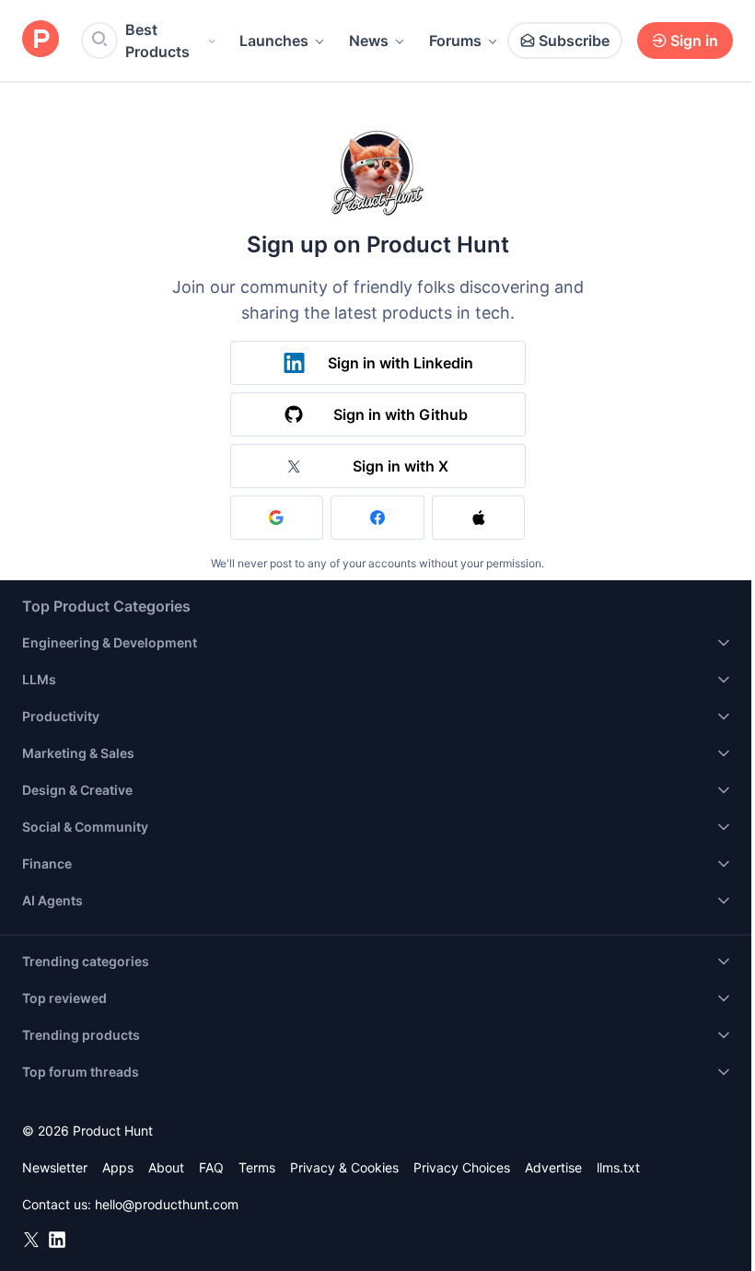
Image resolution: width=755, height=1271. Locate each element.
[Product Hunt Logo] (40, 40)
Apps (118, 1167)
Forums (455, 40)
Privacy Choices (461, 1167)
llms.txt (618, 1167)
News (369, 40)
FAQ (211, 1167)
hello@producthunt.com (166, 1204)
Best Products (157, 40)
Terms (256, 1167)
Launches (273, 40)
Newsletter (54, 1167)
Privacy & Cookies (344, 1167)
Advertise (553, 1167)
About (166, 1167)
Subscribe (574, 40)
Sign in (694, 40)
